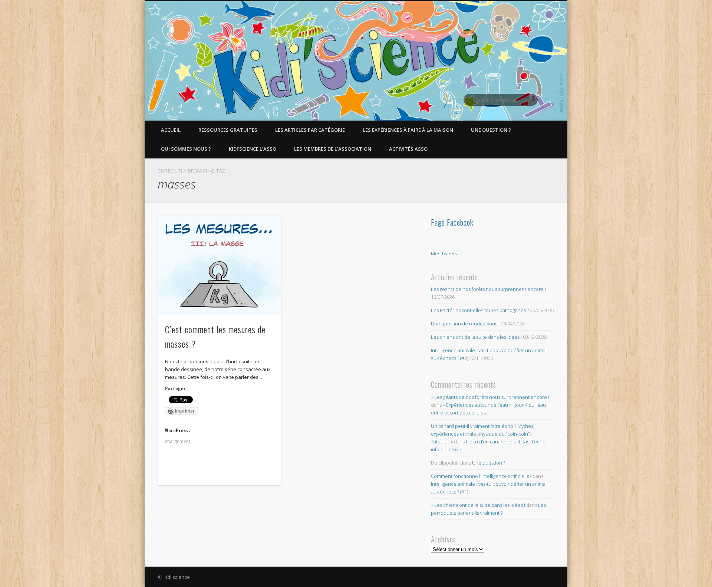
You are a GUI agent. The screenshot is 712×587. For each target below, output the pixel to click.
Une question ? (491, 130)
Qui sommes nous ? (186, 148)
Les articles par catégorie (310, 130)
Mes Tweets (444, 253)
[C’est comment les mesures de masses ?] (219, 265)
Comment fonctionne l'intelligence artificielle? (481, 476)
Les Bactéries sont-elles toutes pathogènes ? (480, 310)
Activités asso (408, 148)
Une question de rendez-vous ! (465, 323)
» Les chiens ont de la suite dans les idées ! (478, 505)
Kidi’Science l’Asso (252, 148)
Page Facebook (452, 222)
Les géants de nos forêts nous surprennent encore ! (488, 289)
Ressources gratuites (227, 130)
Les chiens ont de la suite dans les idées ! (476, 337)
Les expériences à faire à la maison (408, 130)
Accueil (171, 130)
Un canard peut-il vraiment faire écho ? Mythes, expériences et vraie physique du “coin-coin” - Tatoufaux (482, 434)
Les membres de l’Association (332, 148)
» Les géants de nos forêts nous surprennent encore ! (490, 397)
